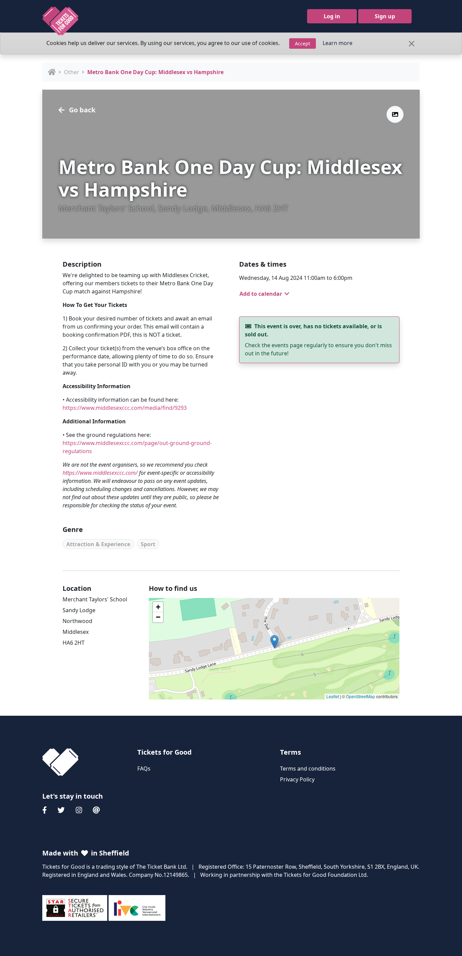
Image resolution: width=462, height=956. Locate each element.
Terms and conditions (308, 768)
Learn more (337, 43)
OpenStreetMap (360, 696)
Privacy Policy (297, 779)
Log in (332, 16)
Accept (302, 43)
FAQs (144, 768)
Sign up (385, 16)
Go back (81, 109)
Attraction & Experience (98, 544)
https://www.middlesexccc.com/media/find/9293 (125, 408)
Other (71, 72)
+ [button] (158, 607)
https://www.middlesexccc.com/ (100, 472)
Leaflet (332, 696)
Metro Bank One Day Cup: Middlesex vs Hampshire (155, 72)
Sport (148, 544)
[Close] (412, 44)
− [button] (158, 617)
